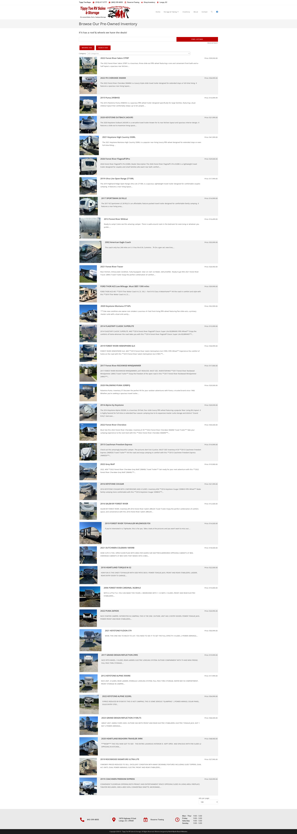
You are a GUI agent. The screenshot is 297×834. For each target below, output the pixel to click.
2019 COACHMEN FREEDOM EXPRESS (117, 779)
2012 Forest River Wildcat (116, 219)
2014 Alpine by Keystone (112, 405)
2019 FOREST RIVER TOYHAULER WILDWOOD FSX (127, 523)
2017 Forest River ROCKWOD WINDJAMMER (120, 365)
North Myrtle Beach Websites (177, 831)
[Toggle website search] (211, 12)
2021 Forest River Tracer (111, 266)
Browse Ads (87, 48)
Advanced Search (212, 43)
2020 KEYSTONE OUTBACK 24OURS (116, 117)
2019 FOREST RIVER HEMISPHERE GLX (117, 345)
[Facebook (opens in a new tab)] (217, 12)
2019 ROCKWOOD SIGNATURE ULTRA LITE (119, 759)
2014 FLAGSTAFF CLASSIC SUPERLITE (117, 326)
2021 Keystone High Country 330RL (119, 137)
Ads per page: (204, 798)
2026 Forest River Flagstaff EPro (115, 158)
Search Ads (103, 48)
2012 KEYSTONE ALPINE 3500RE (115, 675)
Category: (82, 53)
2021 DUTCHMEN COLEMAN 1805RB (117, 547)
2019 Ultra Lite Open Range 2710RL (117, 178)
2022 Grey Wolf (107, 464)
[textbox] (138, 53)
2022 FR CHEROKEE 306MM (113, 78)
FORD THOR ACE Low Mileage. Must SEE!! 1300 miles (124, 286)
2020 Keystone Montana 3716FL (116, 306)
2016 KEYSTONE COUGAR (112, 484)
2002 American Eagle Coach (118, 242)
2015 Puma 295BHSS (110, 97)
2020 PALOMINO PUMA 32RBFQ (115, 385)
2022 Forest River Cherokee (113, 424)
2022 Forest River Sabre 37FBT (114, 58)
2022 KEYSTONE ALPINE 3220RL (117, 696)
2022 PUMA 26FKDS (109, 610)
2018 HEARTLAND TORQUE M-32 (116, 567)
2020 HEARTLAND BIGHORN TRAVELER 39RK (122, 738)
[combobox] (138, 53)
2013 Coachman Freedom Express (116, 444)
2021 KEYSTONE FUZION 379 (118, 630)
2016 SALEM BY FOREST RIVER (114, 503)
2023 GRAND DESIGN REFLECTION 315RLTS (121, 717)
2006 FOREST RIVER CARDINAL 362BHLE (122, 587)
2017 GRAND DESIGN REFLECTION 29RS (119, 655)
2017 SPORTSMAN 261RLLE (114, 198)
